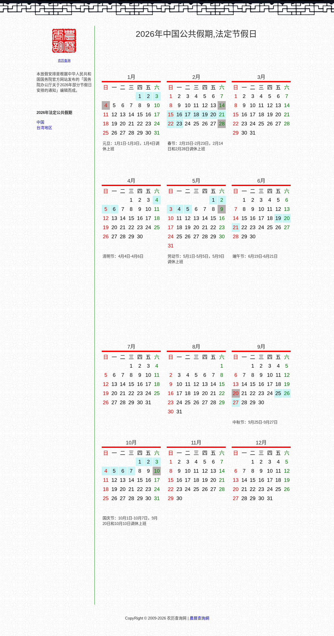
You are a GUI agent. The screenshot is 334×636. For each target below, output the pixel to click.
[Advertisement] (196, 55)
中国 (40, 122)
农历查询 (64, 60)
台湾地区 (44, 128)
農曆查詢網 (199, 618)
